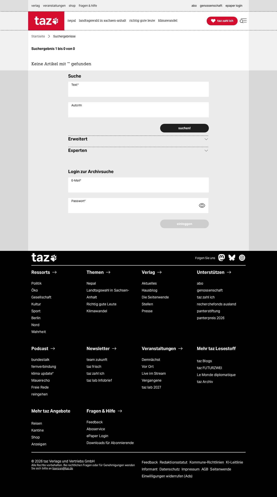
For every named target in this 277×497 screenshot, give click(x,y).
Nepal (91, 283)
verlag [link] (35, 6)
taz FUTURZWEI (209, 368)
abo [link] (194, 6)
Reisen (36, 423)
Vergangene (151, 380)
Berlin (36, 318)
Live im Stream (154, 373)
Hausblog (149, 290)
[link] (73, 20)
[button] (243, 21)
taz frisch (94, 366)
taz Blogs (204, 361)
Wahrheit (38, 332)
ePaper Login (97, 436)
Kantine (37, 430)
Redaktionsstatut (174, 462)
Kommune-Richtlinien (207, 462)
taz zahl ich (206, 297)
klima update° (42, 373)
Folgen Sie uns (205, 258)
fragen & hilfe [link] (88, 6)
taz (44, 258)
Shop (35, 437)
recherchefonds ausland (216, 304)
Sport (35, 311)
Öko (34, 290)
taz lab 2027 (151, 387)
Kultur (36, 304)
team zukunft (97, 359)
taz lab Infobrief (99, 380)
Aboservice (96, 429)
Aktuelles (149, 283)
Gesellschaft (41, 297)
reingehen (39, 394)
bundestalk (40, 359)
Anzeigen (38, 444)
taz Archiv (205, 381)
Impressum (191, 469)
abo (200, 283)
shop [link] (72, 6)
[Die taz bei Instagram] (242, 260)
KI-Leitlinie (234, 462)
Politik (36, 283)
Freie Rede (40, 387)
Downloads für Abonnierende (110, 443)
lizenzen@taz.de (62, 468)
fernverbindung (43, 366)
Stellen (147, 304)
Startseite (38, 36)
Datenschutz (169, 469)
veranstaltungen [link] (54, 6)
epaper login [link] (233, 6)
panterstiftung (208, 311)
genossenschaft (210, 290)
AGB (205, 469)
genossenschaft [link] (211, 6)
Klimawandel (97, 311)
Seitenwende (220, 469)
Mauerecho (40, 380)
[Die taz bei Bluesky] (232, 260)
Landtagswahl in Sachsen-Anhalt (108, 293)
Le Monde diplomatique (216, 375)
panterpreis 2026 (211, 318)
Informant (150, 469)
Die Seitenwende (155, 297)
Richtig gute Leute (101, 304)
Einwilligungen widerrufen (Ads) (167, 476)
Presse (147, 311)
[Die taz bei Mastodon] (221, 260)
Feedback (95, 422)
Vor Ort (148, 366)
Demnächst (151, 359)
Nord (35, 325)
